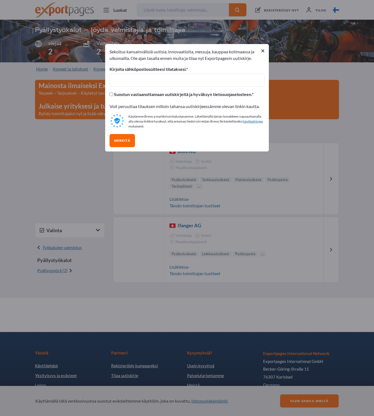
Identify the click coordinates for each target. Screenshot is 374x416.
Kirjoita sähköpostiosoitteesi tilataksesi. (148, 69)
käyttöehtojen (253, 121)
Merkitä (122, 140)
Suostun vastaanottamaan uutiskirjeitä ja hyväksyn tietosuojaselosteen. (182, 94)
